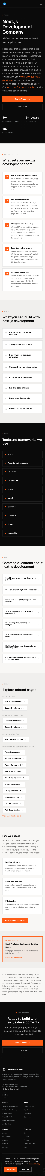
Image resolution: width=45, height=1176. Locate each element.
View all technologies (10, 816)
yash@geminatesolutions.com (16, 1087)
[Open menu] (41, 3)
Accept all (11, 1169)
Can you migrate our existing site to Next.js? (18, 624)
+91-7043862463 (11, 1084)
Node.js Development (13, 758)
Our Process (6, 1137)
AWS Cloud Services (12, 810)
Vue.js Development (12, 784)
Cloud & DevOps (8, 1117)
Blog (25, 1133)
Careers (5, 1144)
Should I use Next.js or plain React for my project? (20, 579)
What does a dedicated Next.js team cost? (19, 635)
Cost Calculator (29, 1144)
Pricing (26, 1140)
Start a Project (21, 99)
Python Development (13, 765)
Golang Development (13, 791)
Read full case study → (14, 957)
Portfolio (27, 1110)
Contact (5, 1147)
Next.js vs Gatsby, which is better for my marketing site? (20, 647)
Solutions (27, 1117)
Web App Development (14, 701)
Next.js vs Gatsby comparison (21, 87)
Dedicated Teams (8, 1120)
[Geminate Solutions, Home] (4, 3)
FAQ (25, 1147)
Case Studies (29, 1106)
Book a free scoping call (15, 920)
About (4, 1133)
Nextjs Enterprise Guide (14, 739)
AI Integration (7, 1113)
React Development (12, 752)
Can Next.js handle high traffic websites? (21, 590)
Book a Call (22, 107)
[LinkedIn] (5, 1095)
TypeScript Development (14, 778)
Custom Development (13, 708)
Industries (27, 1113)
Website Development (10, 1106)
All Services (6, 1124)
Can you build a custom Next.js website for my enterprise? (20, 658)
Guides (26, 1137)
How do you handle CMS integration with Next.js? (20, 601)
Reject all (25, 1169)
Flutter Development (13, 771)
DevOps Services (11, 804)
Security (5, 1140)
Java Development (12, 797)
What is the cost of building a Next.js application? (19, 612)
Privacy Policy (34, 1164)
